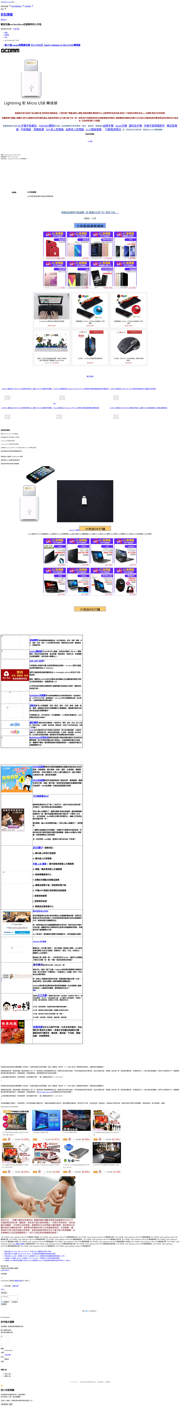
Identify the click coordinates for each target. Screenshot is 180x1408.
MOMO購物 (47, 125)
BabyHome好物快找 (38, 737)
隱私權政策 (101, 1382)
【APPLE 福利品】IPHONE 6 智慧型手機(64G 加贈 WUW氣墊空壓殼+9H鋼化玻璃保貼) (138, 408)
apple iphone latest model (45, 1092)
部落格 (6, 35)
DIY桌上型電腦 (55, 129)
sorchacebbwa (5, 1270)
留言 (20, 1280)
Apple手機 (121, 125)
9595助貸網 (38, 767)
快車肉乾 (38, 1027)
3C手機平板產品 (27, 125)
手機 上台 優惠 (39, 864)
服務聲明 (107, 1382)
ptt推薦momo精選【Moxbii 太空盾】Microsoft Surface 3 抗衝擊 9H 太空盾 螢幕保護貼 (32, 1258)
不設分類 (16, 29)
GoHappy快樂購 (37, 695)
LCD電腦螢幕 (94, 129)
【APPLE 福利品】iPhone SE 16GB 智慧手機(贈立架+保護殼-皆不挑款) (133, 389)
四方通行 (38, 847)
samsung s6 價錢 (74, 530)
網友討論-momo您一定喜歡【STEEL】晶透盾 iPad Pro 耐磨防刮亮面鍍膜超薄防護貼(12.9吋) (34, 1256)
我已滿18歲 (5, 1404)
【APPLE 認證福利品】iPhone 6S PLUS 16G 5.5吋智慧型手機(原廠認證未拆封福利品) (81, 389)
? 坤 (54, 403)
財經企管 (15, 1286)
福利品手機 (135, 125)
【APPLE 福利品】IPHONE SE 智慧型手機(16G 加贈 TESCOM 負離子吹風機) (26, 408)
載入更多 (4, 1293)
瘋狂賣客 (33, 722)
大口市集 (42, 995)
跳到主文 (4, 19)
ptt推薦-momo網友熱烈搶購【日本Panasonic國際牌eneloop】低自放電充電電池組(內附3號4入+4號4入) (37, 1260)
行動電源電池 (113, 129)
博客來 (32, 705)
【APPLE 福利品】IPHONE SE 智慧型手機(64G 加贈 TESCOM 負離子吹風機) (26, 389)
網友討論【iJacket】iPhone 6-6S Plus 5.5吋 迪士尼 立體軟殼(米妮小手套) (27, 1251)
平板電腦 (26, 129)
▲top (2, 1289)
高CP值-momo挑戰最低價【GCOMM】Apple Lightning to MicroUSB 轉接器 (42, 45)
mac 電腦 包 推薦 (18, 1244)
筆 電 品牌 (90, 376)
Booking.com (40, 911)
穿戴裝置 (38, 129)
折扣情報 (7, 14)
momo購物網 (35, 651)
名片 (6, 37)
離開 (11, 1404)
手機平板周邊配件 (154, 125)
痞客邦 (16, 1280)
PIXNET (76, 1382)
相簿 (6, 32)
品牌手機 (108, 125)
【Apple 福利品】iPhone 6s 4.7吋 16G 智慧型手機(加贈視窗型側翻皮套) (76, 408)
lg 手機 (90, 141)
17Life (31, 730)
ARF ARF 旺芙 (36, 661)
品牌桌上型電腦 (75, 129)
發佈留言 (4, 1304)
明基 (34, 990)
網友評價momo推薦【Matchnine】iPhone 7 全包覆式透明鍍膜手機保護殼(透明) (30, 1254)
